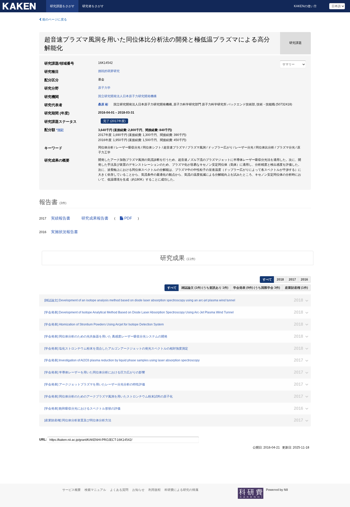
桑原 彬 (103, 104)
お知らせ (138, 490)
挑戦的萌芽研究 (109, 71)
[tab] (177, 258)
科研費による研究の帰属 (181, 490)
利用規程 (154, 490)
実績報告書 (60, 218)
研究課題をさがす (62, 6)
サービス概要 (71, 490)
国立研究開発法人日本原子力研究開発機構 (127, 96)
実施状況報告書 (64, 232)
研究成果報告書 (94, 218)
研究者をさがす (93, 6)
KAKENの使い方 (305, 6)
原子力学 (104, 88)
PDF (127, 218)
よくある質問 (119, 490)
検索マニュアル (95, 490)
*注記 (60, 130)
